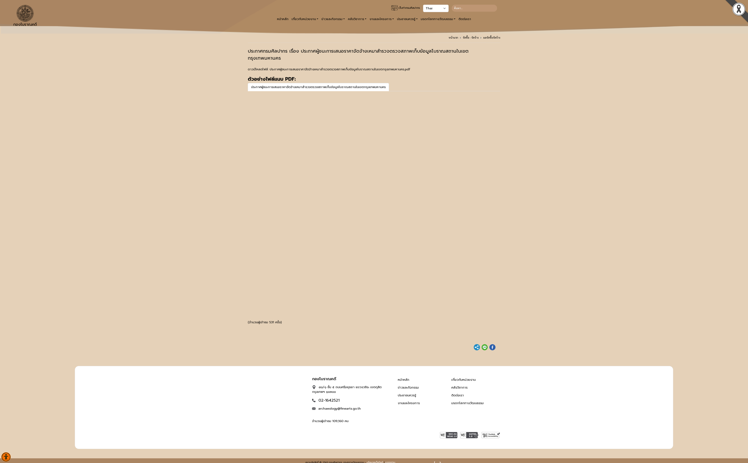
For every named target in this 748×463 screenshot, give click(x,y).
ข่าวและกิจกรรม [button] (331, 19)
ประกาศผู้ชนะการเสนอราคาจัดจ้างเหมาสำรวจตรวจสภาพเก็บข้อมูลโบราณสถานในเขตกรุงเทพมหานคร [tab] (318, 87)
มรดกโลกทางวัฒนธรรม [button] (437, 19)
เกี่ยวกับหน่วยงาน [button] (304, 19)
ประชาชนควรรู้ (407, 395)
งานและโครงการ (409, 403)
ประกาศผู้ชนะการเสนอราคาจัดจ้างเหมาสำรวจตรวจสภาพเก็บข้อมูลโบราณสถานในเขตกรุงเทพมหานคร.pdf (340, 69)
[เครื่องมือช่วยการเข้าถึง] (6, 457)
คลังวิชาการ (459, 387)
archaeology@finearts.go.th (339, 408)
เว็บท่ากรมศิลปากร (409, 8)
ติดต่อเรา (465, 19)
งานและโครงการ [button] (381, 19)
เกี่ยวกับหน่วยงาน (463, 379)
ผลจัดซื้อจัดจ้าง (491, 37)
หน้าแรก (453, 37)
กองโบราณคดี (25, 24)
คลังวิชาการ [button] (356, 19)
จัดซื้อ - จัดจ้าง (471, 37)
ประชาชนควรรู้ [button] (406, 19)
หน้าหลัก (282, 19)
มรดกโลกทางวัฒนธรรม (467, 403)
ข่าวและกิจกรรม (408, 387)
